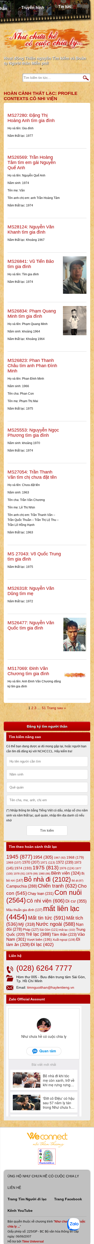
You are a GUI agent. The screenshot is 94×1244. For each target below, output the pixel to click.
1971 (47, 862)
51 (44, 708)
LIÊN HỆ (14, 1188)
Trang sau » (56, 708)
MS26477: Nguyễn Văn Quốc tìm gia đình (31, 625)
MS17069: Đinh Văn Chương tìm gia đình (28, 671)
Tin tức (65, 6)
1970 (31, 862)
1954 (43, 857)
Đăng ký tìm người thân (47, 726)
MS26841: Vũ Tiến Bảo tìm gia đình (31, 264)
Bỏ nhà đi (47, 879)
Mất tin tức (46, 918)
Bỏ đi (77, 880)
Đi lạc (42, 944)
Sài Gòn (48, 930)
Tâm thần (64, 934)
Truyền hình (32, 7)
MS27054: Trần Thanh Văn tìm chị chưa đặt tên (32, 474)
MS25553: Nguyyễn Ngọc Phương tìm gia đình (33, 433)
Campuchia (21, 886)
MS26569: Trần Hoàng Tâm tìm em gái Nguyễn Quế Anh (32, 162)
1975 (46, 868)
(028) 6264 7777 (44, 968)
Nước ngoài (55, 924)
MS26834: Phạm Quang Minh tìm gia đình (32, 314)
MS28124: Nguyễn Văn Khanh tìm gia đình (31, 229)
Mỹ (26, 924)
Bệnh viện (66, 873)
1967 (60, 857)
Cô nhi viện (46, 901)
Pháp (31, 930)
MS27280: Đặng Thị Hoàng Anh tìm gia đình (31, 118)
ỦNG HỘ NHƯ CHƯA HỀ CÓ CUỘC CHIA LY (43, 1176)
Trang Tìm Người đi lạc (27, 1199)
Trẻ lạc (38, 934)
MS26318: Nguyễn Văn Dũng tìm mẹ (31, 591)
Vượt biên (39, 939)
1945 (19, 857)
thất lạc (67, 929)
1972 (64, 862)
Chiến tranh (57, 886)
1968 (75, 857)
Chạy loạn (41, 893)
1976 (66, 868)
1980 (44, 873)
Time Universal (33, 1241)
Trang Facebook (68, 1199)
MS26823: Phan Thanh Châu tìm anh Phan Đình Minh (32, 365)
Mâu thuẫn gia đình (24, 910)
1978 (19, 873)
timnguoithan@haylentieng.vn (50, 987)
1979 (32, 873)
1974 (23, 868)
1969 (13, 862)
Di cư (76, 901)
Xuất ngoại (64, 939)
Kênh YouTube (20, 1211)
